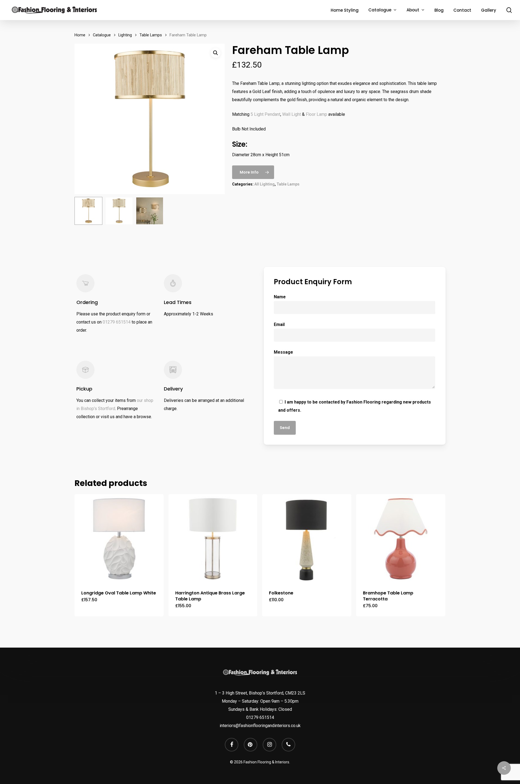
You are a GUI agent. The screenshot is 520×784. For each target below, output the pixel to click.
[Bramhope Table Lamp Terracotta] (400, 538)
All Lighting (264, 184)
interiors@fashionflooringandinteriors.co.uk (260, 725)
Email (279, 324)
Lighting (125, 35)
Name (280, 296)
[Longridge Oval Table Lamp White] (119, 538)
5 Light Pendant (264, 114)
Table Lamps (150, 35)
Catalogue (102, 35)
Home (79, 35)
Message (283, 352)
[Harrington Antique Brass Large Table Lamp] (213, 538)
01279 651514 (117, 322)
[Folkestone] (306, 538)
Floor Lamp (316, 114)
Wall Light (291, 114)
